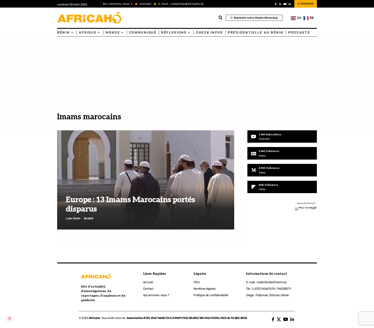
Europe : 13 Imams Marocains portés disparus (130, 204)
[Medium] (282, 170)
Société (89, 218)
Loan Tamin (73, 218)
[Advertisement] (187, 77)
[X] (280, 4)
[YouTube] (285, 4)
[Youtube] (282, 136)
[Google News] (282, 153)
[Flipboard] (282, 187)
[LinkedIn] (290, 4)
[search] (220, 18)
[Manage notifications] (9, 318)
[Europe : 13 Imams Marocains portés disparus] (145, 179)
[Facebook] (276, 4)
